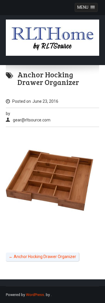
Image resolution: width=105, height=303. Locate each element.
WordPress (35, 294)
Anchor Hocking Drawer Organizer (42, 256)
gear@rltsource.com (31, 120)
